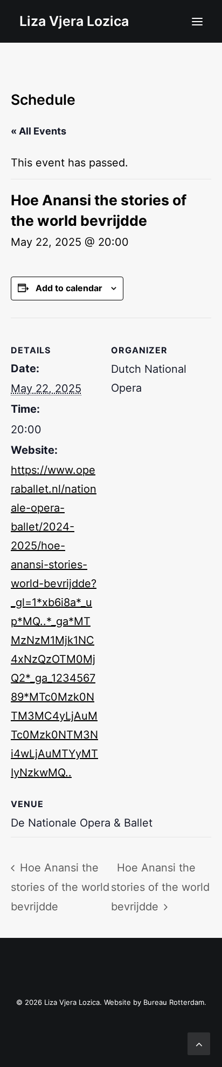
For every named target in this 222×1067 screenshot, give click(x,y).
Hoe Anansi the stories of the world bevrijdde (60, 887)
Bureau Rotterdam (173, 1002)
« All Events (38, 131)
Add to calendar (69, 288)
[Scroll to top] (199, 1042)
